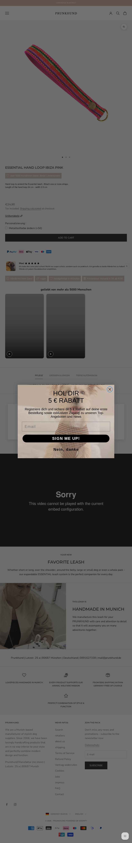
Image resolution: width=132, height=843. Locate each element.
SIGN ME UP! (66, 438)
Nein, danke (66, 449)
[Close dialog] (110, 389)
